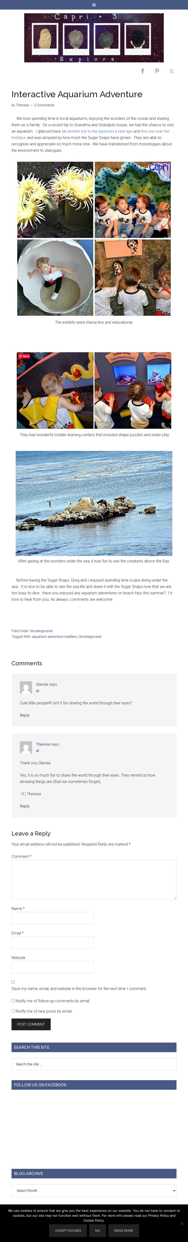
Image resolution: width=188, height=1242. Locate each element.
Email (18, 933)
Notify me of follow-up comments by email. (53, 1001)
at (37, 690)
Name (18, 908)
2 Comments (44, 105)
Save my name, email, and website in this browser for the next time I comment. (79, 988)
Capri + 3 (93, 37)
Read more (123, 1230)
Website (18, 957)
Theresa (43, 744)
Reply (25, 715)
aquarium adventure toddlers (54, 637)
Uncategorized (41, 631)
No (97, 1230)
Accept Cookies (68, 1230)
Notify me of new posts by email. (44, 1011)
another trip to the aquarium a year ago (99, 131)
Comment (21, 856)
